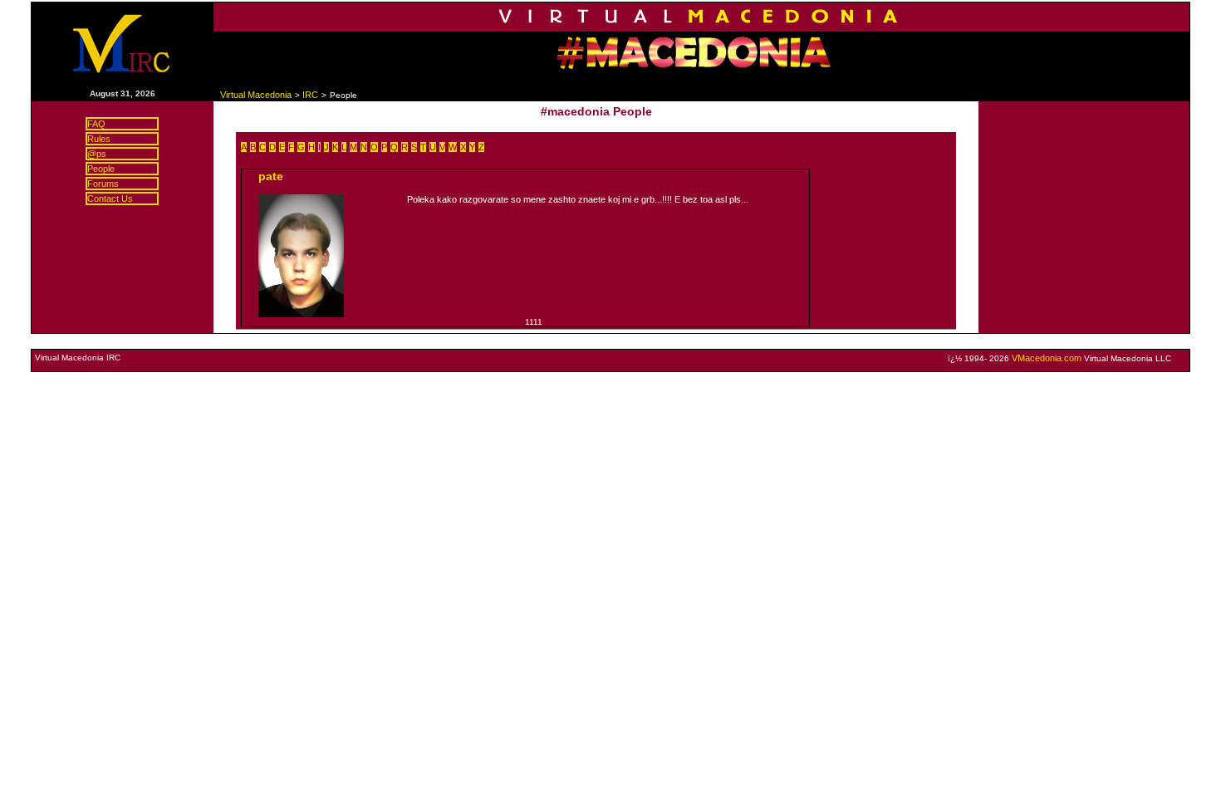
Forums (103, 184)
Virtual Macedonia (256, 95)
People (101, 169)
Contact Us (110, 198)
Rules (98, 139)
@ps (96, 154)
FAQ (96, 124)
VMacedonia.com (1046, 358)
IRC (310, 95)
